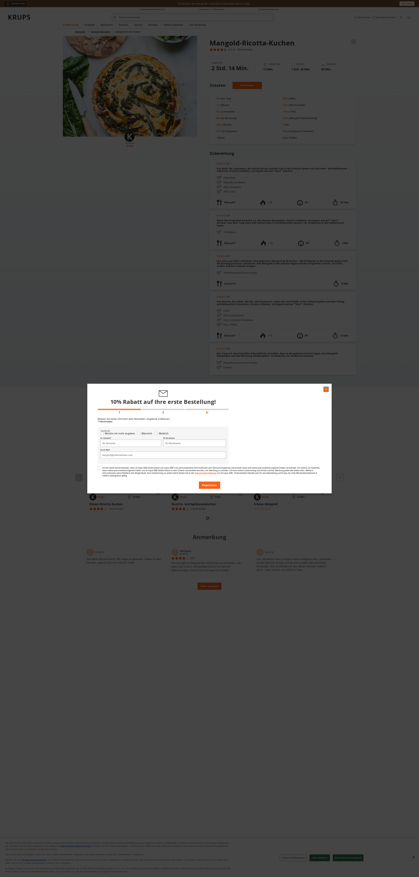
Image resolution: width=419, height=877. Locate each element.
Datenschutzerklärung (205, 473)
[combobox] (130, 443)
